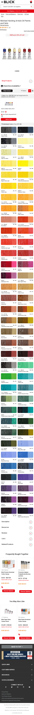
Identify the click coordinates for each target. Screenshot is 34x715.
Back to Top (16, 647)
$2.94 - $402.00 (23, 625)
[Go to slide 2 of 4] (16, 71)
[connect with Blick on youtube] (29, 688)
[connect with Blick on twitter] (11, 688)
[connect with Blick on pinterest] (23, 688)
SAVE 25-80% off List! (6, 579)
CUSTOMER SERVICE (8, 669)
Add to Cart (9, 119)
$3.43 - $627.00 (6, 578)
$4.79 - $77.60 (22, 578)
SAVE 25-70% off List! (6, 627)
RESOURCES (5, 675)
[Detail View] (32, 90)
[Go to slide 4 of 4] (18, 71)
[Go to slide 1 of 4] (15, 71)
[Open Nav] (2, 2)
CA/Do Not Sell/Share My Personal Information (13, 698)
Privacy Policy (5, 691)
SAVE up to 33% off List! (17, 35)
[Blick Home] (9, 2)
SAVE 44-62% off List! (23, 580)
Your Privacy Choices (6, 696)
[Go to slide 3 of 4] (17, 71)
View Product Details (29, 31)
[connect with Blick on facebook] (6, 688)
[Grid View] (29, 90)
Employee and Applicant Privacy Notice (11, 700)
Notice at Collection (6, 694)
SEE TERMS (24, 11)
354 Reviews (3, 29)
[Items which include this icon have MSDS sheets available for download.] (2, 116)
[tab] (17, 81)
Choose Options (8, 591)
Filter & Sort (7, 91)
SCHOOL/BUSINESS (8, 680)
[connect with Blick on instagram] (17, 688)
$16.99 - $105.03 (6, 625)
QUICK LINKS (6, 664)
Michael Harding (4, 25)
